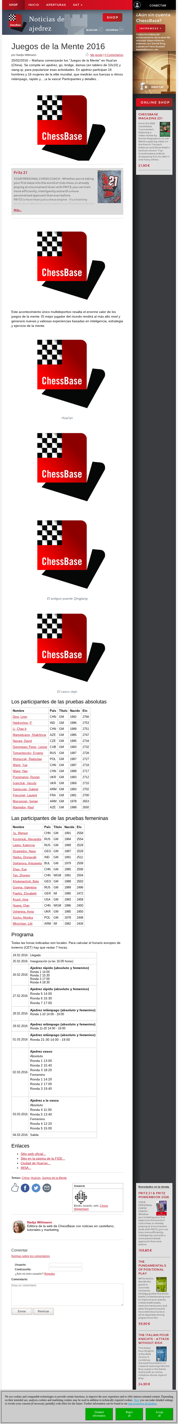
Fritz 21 (20, 172)
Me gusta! (96, 55)
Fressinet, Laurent (25, 795)
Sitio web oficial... (33, 1154)
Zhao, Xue (20, 869)
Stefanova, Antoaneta (27, 863)
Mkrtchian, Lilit (22, 923)
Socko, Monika (23, 917)
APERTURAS (56, 5)
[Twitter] (36, 1188)
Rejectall (129, 1414)
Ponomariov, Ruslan (26, 777)
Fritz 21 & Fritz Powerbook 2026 (153, 1195)
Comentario (19, 1279)
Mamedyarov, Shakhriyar (29, 735)
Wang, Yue (20, 765)
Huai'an (36, 1178)
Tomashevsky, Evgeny (28, 753)
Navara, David (22, 741)
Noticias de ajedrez (47, 23)
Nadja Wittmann (39, 1222)
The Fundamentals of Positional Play (152, 1267)
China (25, 1178)
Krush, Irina (20, 899)
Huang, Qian (21, 905)
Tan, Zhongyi (21, 875)
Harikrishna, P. (22, 723)
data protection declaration (142, 1403)
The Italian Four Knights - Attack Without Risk (153, 1339)
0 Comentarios (114, 55)
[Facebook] (25, 1188)
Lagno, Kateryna (24, 845)
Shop (13, 5)
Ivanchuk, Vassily (25, 783)
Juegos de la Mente (54, 1178)
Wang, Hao (20, 771)
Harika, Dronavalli (24, 857)
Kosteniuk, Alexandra (27, 839)
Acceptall (159, 1414)
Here (136, 1400)
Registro (49, 1273)
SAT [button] (76, 5)
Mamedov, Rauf (23, 807)
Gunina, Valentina (24, 887)
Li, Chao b (19, 729)
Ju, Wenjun (20, 833)
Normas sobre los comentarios (30, 1256)
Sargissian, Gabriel (25, 789)
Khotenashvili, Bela (26, 881)
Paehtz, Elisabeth (25, 893)
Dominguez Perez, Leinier (30, 747)
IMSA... (26, 1168)
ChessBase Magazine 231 (150, 116)
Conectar (157, 5)
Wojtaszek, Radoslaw (27, 759)
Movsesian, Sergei (25, 801)
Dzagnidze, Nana (24, 851)
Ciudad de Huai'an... (36, 1163)
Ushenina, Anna (23, 911)
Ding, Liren (20, 717)
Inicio (33, 5)
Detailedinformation (99, 1414)
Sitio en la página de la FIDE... (43, 1158)
